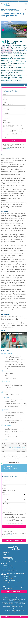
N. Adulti (4, 116)
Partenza (4, 111)
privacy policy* (19, 138)
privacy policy (9, 148)
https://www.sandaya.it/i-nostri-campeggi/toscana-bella (17, 448)
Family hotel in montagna (9, 576)
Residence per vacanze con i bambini (12, 582)
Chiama (21, 616)
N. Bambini (4, 120)
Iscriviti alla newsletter (14, 591)
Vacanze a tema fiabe (8, 569)
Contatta (7, 616)
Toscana (3, 10)
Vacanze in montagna (8, 567)
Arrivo (3, 107)
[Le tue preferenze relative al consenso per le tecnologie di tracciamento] (1, 463)
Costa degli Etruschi (13, 10)
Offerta (4, 102)
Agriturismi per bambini (9, 580)
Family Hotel (5, 9)
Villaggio (13, 9)
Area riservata (7, 558)
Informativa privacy (14, 610)
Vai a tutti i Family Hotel (14, 540)
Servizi (17, 85)
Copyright (5, 610)
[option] (14, 29)
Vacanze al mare (7, 565)
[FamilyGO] (6, 4)
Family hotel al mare (8, 578)
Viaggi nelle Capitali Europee (10, 570)
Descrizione (7, 85)
